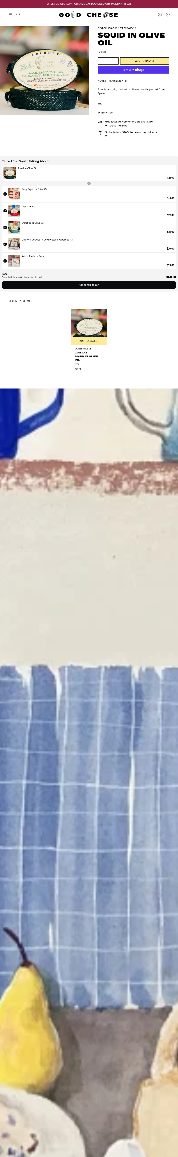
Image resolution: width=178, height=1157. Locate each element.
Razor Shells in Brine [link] (33, 256)
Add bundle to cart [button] (89, 284)
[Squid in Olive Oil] (89, 327)
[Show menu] (10, 15)
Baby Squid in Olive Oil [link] (34, 189)
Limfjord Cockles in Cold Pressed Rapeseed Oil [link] (47, 239)
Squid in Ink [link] (28, 206)
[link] (9, 173)
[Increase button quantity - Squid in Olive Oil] (114, 61)
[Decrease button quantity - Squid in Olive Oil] (102, 61)
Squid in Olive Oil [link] (27, 168)
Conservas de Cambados (117, 28)
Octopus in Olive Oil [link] (33, 222)
